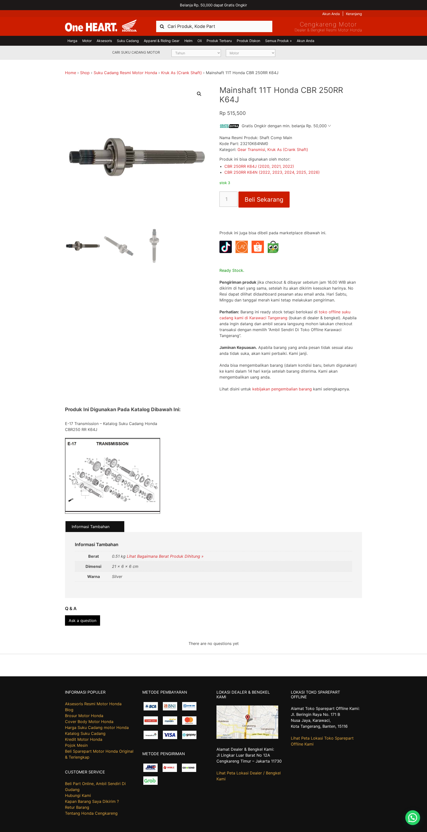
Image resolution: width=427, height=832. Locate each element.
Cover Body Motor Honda (89, 721)
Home (70, 72)
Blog (69, 709)
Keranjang (354, 14)
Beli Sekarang (264, 199)
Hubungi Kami (78, 795)
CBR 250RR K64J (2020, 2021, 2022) (259, 166)
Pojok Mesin (76, 745)
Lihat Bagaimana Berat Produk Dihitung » (165, 556)
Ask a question (82, 620)
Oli (199, 41)
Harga (72, 41)
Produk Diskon (248, 41)
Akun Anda (331, 14)
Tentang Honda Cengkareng (91, 813)
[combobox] (214, 26)
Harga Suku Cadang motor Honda (97, 727)
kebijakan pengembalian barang (282, 388)
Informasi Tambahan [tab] (90, 526)
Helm (188, 41)
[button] (199, 93)
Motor (87, 41)
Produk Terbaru (219, 41)
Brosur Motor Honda (84, 715)
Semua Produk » (278, 41)
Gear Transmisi (251, 149)
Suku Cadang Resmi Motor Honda (125, 72)
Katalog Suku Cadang (85, 733)
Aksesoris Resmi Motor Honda (93, 703)
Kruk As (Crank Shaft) (181, 72)
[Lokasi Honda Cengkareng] (247, 737)
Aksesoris (104, 41)
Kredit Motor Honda (83, 739)
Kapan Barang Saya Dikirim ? (92, 801)
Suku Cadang (128, 41)
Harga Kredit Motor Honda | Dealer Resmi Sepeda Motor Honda (101, 26)
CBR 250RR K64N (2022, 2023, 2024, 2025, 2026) (272, 172)
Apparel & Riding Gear (161, 41)
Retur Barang (77, 807)
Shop (85, 72)
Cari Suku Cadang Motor (136, 52)
